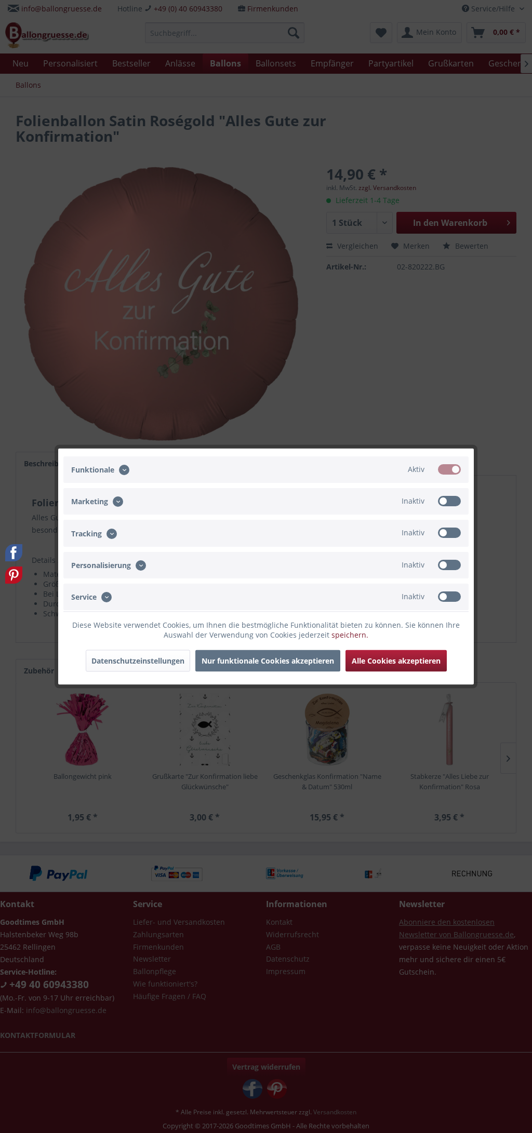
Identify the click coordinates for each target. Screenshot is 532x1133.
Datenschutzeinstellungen (137, 661)
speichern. (349, 635)
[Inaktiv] (449, 501)
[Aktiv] (449, 469)
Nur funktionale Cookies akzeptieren (268, 661)
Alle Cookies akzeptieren (396, 661)
